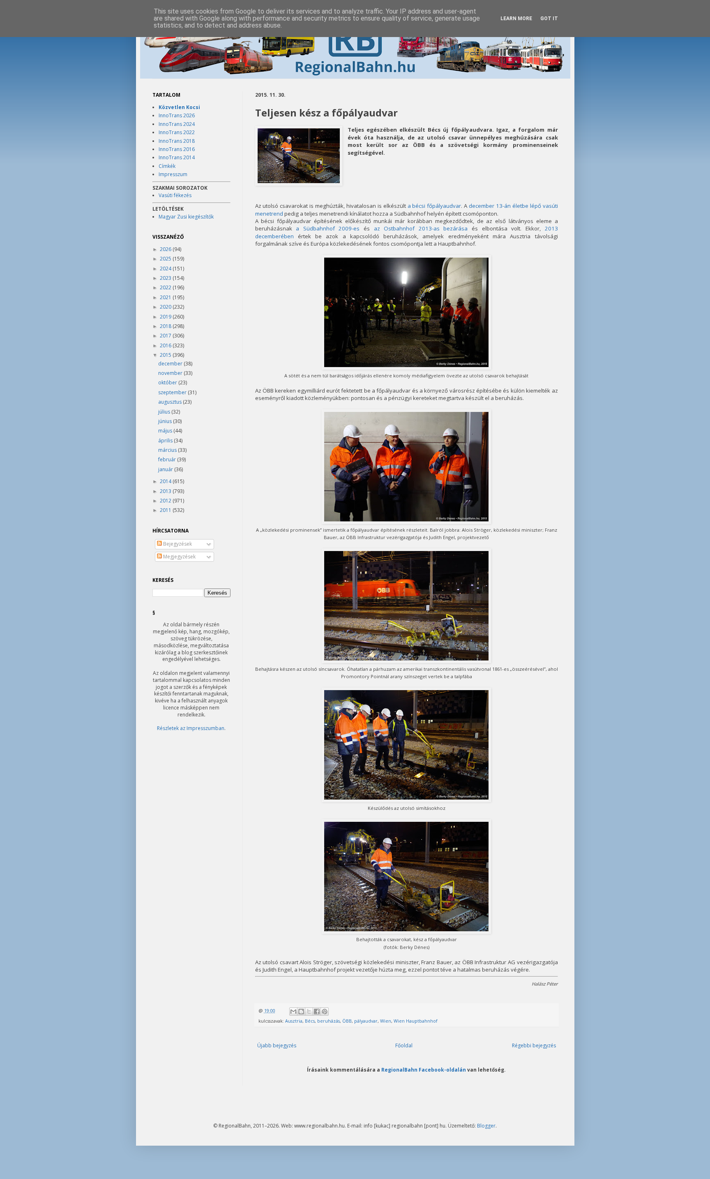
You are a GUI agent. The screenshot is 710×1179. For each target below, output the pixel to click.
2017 (166, 335)
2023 (166, 277)
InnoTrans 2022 (177, 132)
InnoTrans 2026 (177, 115)
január (166, 469)
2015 (166, 354)
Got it (549, 18)
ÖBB (347, 1021)
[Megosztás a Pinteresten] (324, 1011)
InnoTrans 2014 (177, 157)
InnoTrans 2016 (177, 149)
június (165, 421)
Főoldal (404, 1045)
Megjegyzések (179, 556)
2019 (166, 316)
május (165, 430)
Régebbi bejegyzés (534, 1045)
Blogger (486, 1125)
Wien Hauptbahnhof (416, 1021)
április (166, 440)
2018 (166, 326)
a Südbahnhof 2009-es (328, 228)
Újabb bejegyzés (276, 1045)
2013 (166, 491)
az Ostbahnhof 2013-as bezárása (421, 228)
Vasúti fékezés (175, 195)
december (171, 363)
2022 (166, 287)
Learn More (516, 18)
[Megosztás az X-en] (309, 1011)
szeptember (173, 392)
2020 (166, 306)
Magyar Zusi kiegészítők (186, 216)
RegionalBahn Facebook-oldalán (423, 1069)
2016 (166, 345)
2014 (166, 481)
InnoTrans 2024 (177, 124)
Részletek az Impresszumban (190, 728)
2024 (166, 268)
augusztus (170, 401)
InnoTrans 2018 (177, 140)
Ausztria (293, 1021)
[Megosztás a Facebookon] (317, 1011)
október (168, 382)
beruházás (328, 1021)
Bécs (310, 1021)
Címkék (167, 166)
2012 (166, 500)
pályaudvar (366, 1021)
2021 (166, 297)
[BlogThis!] (301, 1011)
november (171, 373)
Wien (385, 1021)
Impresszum (173, 174)
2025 (166, 258)
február (167, 459)
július (164, 411)
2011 (166, 510)
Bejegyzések (177, 543)
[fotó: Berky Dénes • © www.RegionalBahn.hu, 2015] (298, 156)
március (168, 449)
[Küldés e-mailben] (293, 1011)
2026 (166, 249)
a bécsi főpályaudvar (434, 205)
